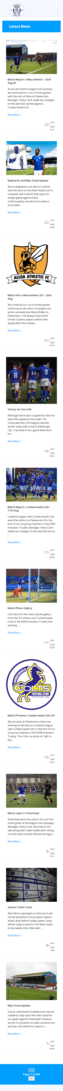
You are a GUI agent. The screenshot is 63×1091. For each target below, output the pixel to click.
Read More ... (15, 114)
